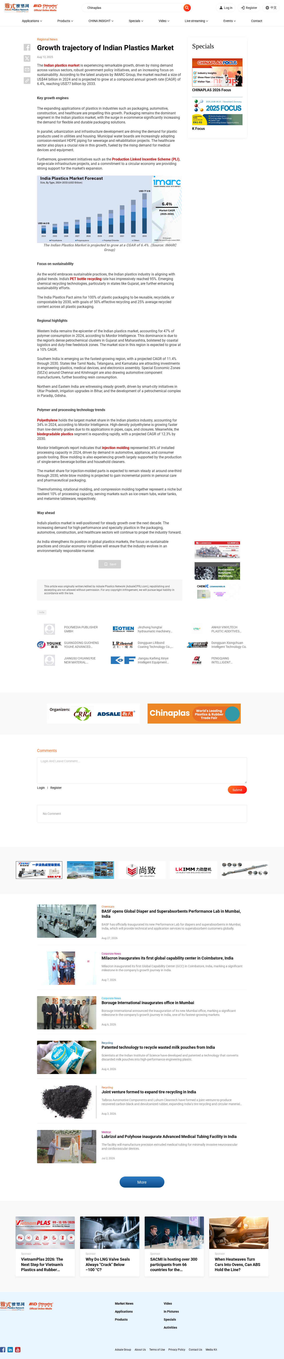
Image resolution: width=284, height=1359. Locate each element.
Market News (124, 1303)
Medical (106, 1132)
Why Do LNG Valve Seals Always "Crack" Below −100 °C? (108, 1264)
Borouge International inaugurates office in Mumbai (148, 1002)
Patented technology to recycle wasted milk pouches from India (158, 1047)
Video (168, 1303)
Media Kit (211, 1349)
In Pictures (171, 1311)
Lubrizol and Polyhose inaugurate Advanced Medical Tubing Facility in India (169, 1136)
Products (121, 1319)
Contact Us (195, 1349)
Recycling (107, 1042)
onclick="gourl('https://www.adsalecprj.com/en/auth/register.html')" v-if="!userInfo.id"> (251, 8)
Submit (237, 790)
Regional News (47, 39)
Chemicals (108, 906)
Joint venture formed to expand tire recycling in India (149, 1092)
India (41, 612)
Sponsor (26, 1253)
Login (41, 787)
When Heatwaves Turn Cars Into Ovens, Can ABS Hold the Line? (237, 1264)
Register (56, 787)
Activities (170, 1327)
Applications (124, 1311)
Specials (170, 1319)
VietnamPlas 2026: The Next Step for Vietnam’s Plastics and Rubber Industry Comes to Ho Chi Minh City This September (44, 1269)
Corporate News (111, 953)
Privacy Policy (176, 1349)
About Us (140, 1349)
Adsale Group (123, 1349)
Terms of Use (157, 1349)
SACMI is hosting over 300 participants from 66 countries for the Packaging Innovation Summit (173, 1269)
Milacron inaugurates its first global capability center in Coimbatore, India (167, 958)
